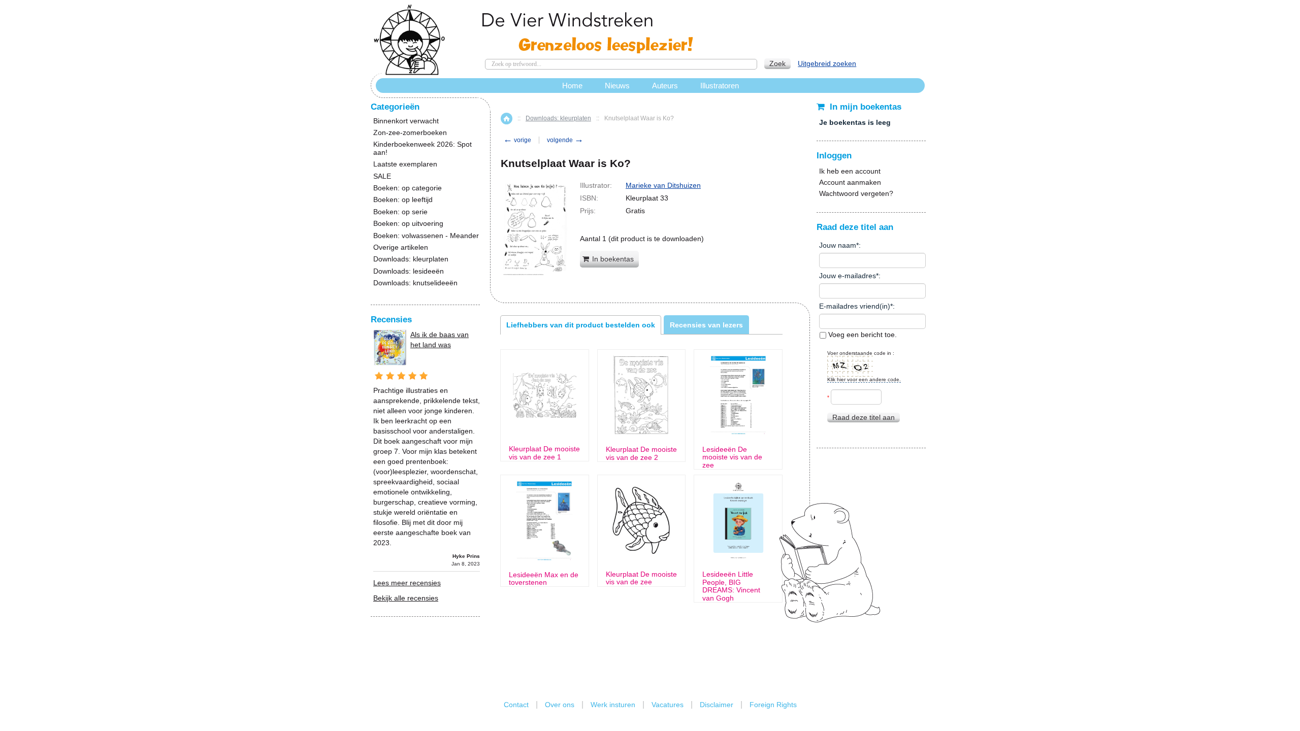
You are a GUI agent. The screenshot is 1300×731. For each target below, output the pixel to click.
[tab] (580, 325)
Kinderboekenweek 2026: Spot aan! (422, 148)
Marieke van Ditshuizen (663, 185)
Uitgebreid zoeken (827, 63)
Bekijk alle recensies (405, 598)
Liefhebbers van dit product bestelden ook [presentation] (580, 325)
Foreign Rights (773, 705)
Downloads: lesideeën (408, 271)
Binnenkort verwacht (406, 121)
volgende (565, 140)
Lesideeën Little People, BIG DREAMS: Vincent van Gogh (731, 586)
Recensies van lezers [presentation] (706, 325)
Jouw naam (837, 245)
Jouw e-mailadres (847, 276)
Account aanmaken (850, 182)
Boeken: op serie (400, 212)
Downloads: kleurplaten (558, 118)
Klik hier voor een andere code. (864, 379)
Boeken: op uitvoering (408, 223)
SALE (382, 176)
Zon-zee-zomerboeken (410, 133)
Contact (516, 705)
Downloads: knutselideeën (415, 283)
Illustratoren (719, 85)
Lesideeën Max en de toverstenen (543, 578)
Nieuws (617, 85)
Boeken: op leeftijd (403, 200)
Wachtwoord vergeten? (856, 193)
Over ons (559, 705)
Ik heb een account (850, 171)
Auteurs (665, 85)
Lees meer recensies (407, 583)
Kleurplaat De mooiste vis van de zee (641, 578)
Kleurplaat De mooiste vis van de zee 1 (544, 452)
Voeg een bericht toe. (861, 334)
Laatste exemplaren (405, 164)
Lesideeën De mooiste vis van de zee (732, 457)
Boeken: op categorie (407, 188)
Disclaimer (716, 705)
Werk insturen (613, 705)
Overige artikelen (400, 247)
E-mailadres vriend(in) (854, 306)
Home (506, 118)
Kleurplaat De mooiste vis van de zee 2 (641, 453)
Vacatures (668, 705)
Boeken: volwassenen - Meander (426, 236)
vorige (517, 140)
